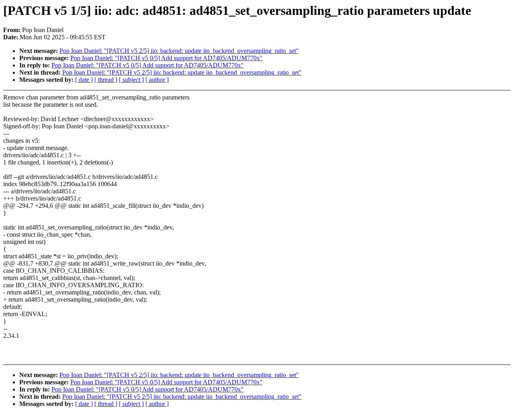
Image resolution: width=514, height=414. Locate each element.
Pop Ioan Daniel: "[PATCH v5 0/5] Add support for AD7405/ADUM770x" (166, 58)
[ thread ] (105, 79)
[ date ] (84, 79)
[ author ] (157, 79)
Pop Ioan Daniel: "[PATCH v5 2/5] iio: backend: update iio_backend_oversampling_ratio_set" (179, 50)
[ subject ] (131, 79)
